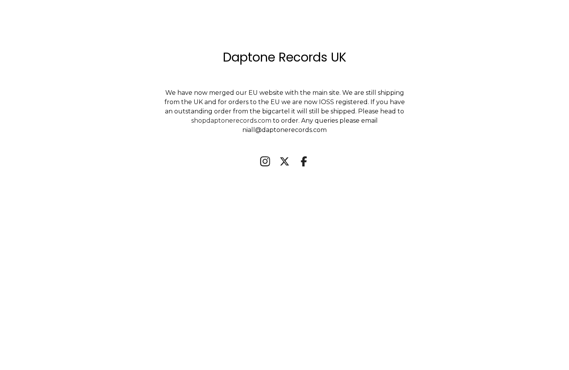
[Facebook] (304, 161)
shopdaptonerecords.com (232, 120)
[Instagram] (265, 161)
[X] (284, 161)
